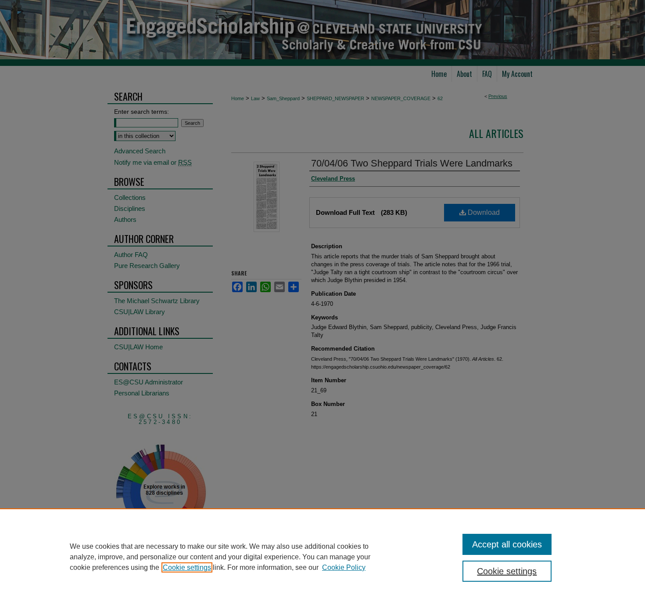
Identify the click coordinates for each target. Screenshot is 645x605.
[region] (322, 556)
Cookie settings (187, 567)
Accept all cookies (507, 544)
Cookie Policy (344, 567)
